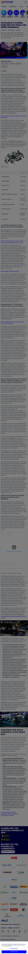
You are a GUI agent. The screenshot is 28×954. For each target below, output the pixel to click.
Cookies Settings (14, 948)
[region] (14, 947)
